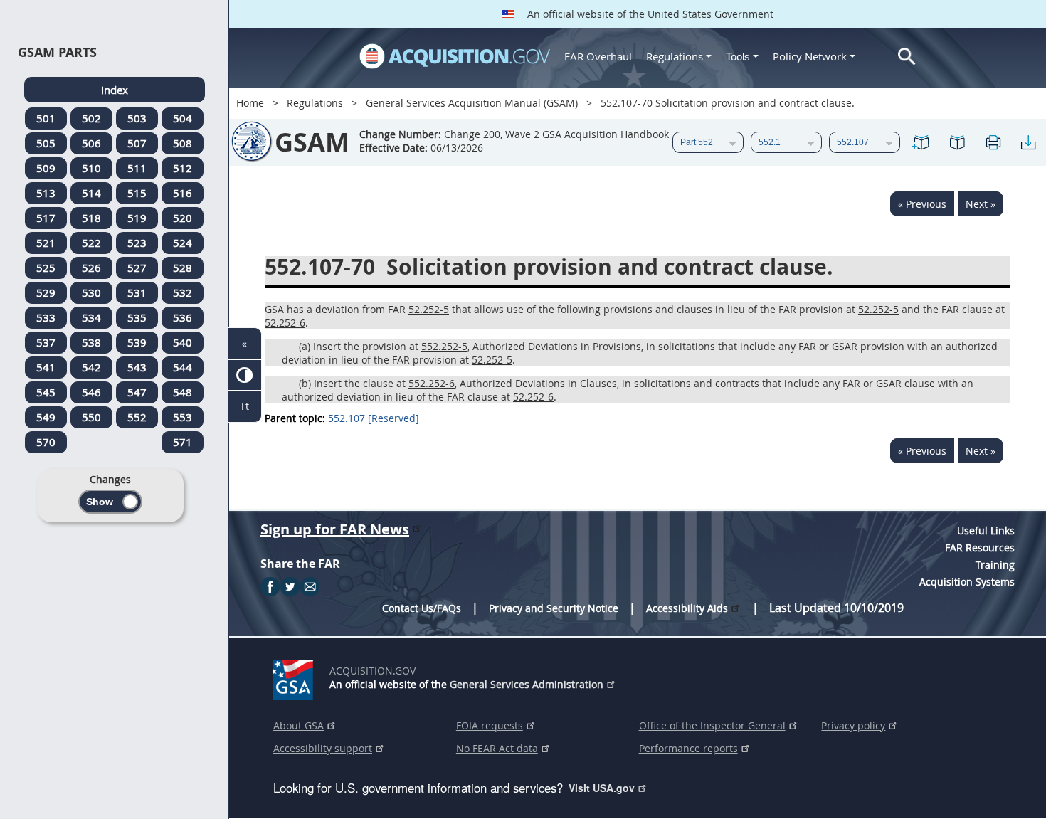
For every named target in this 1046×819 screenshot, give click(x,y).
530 (91, 292)
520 (182, 218)
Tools (739, 57)
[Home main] (454, 56)
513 (46, 193)
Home (250, 103)
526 (91, 267)
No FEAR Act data (497, 748)
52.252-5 (428, 309)
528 (182, 267)
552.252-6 (431, 383)
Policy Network (810, 56)
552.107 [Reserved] (373, 418)
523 (137, 243)
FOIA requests (489, 725)
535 (137, 317)
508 (182, 143)
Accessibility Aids (687, 608)
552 (137, 417)
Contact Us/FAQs (421, 608)
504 (182, 118)
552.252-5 (444, 346)
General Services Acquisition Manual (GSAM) (472, 103)
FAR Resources (980, 547)
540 (182, 342)
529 (46, 292)
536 (182, 317)
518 (91, 218)
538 (91, 342)
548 (182, 392)
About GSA (298, 725)
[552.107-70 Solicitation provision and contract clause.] (921, 142)
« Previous (922, 204)
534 (91, 317)
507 (137, 143)
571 (182, 442)
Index (114, 90)
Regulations (674, 56)
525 (46, 267)
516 (182, 193)
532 (182, 292)
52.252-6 (285, 322)
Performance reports (688, 748)
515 (137, 193)
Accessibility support (322, 748)
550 (91, 417)
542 (91, 367)
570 (46, 442)
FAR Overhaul (598, 56)
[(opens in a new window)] (295, 677)
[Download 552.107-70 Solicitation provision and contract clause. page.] (1028, 142)
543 (137, 367)
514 (91, 193)
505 (46, 143)
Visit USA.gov (602, 787)
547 (137, 392)
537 (46, 342)
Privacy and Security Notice (553, 608)
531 (137, 292)
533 (46, 317)
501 (46, 118)
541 (46, 367)
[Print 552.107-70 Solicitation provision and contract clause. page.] (992, 142)
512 (182, 168)
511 (137, 168)
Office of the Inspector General (712, 725)
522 (91, 243)
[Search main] (907, 56)
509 (46, 168)
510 (91, 168)
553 (182, 417)
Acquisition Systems (967, 581)
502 (91, 118)
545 (46, 392)
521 (46, 243)
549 (46, 417)
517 (46, 218)
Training (995, 564)
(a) (304, 346)
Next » (980, 204)
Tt (244, 406)
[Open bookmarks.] (957, 142)
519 (137, 218)
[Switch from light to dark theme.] (244, 375)
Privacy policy (853, 725)
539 (137, 342)
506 (91, 143)
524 (182, 243)
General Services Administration (526, 684)
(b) (305, 383)
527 (137, 267)
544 (182, 367)
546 (91, 392)
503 (137, 118)
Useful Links (986, 530)
